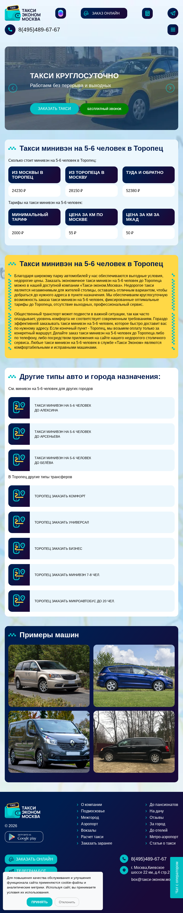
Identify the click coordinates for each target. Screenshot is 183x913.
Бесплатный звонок (104, 109)
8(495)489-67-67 (39, 29)
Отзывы (157, 817)
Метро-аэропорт (164, 837)
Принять (39, 902)
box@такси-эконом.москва (154, 879)
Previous (12, 88)
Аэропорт (89, 824)
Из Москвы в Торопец (27, 175)
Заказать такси (54, 109)
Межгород (90, 817)
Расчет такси (92, 837)
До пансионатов (164, 805)
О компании (91, 805)
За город (157, 824)
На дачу (157, 811)
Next (170, 88)
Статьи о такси (163, 843)
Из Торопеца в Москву (86, 175)
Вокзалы (88, 830)
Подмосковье (93, 811)
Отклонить (67, 902)
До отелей (159, 830)
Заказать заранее (96, 843)
